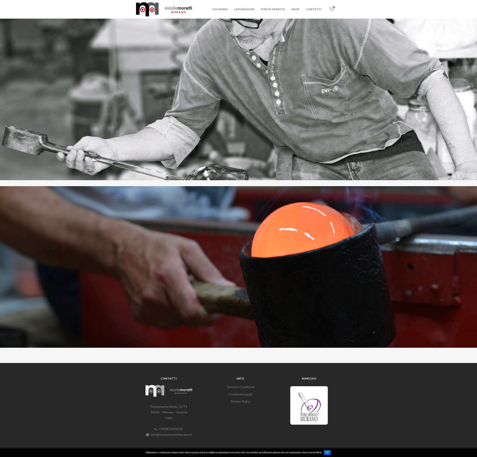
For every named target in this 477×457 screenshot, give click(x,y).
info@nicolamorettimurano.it (170, 435)
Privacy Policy (240, 401)
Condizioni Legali (240, 394)
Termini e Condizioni (240, 387)
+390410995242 (170, 429)
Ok (327, 452)
